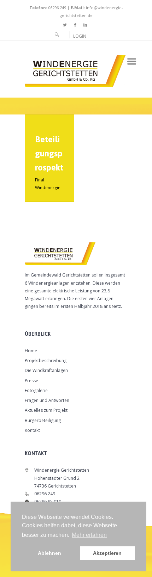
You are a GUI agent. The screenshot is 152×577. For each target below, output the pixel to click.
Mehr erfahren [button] (89, 535)
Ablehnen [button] (49, 553)
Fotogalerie (36, 390)
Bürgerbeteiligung (43, 420)
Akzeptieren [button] (107, 553)
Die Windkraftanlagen (46, 370)
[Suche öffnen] (57, 34)
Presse (31, 381)
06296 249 (56, 7)
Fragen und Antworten (47, 400)
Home (31, 351)
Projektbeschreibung (45, 361)
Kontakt (32, 430)
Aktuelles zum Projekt (46, 410)
